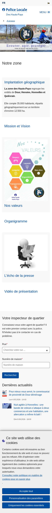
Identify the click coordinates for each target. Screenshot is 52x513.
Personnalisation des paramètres (26, 498)
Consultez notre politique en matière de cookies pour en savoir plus (22, 477)
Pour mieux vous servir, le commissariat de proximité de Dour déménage (29, 393)
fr (3, 3)
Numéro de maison (12, 359)
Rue (4, 344)
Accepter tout (26, 491)
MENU (43, 12)
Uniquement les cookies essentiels (26, 505)
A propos (11, 21)
